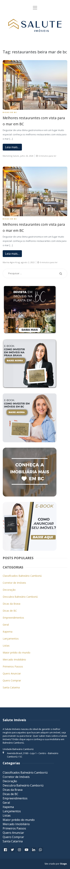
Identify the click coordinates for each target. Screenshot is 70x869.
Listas (6, 645)
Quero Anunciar (12, 673)
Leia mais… (12, 147)
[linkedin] (33, 849)
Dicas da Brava (11, 603)
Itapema (7, 631)
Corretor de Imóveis (14, 582)
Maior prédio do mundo (16, 652)
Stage (63, 863)
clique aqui (25, 739)
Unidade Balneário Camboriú (18, 749)
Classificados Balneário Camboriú (22, 575)
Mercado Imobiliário (14, 659)
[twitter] (12, 849)
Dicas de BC (10, 112)
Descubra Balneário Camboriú (20, 596)
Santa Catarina (11, 687)
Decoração (9, 589)
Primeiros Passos (13, 666)
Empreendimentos (13, 617)
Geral (6, 624)
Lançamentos (11, 638)
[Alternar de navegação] (35, 7)
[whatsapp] (40, 849)
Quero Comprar (12, 680)
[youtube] (26, 849)
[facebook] (5, 849)
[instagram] (19, 849)
